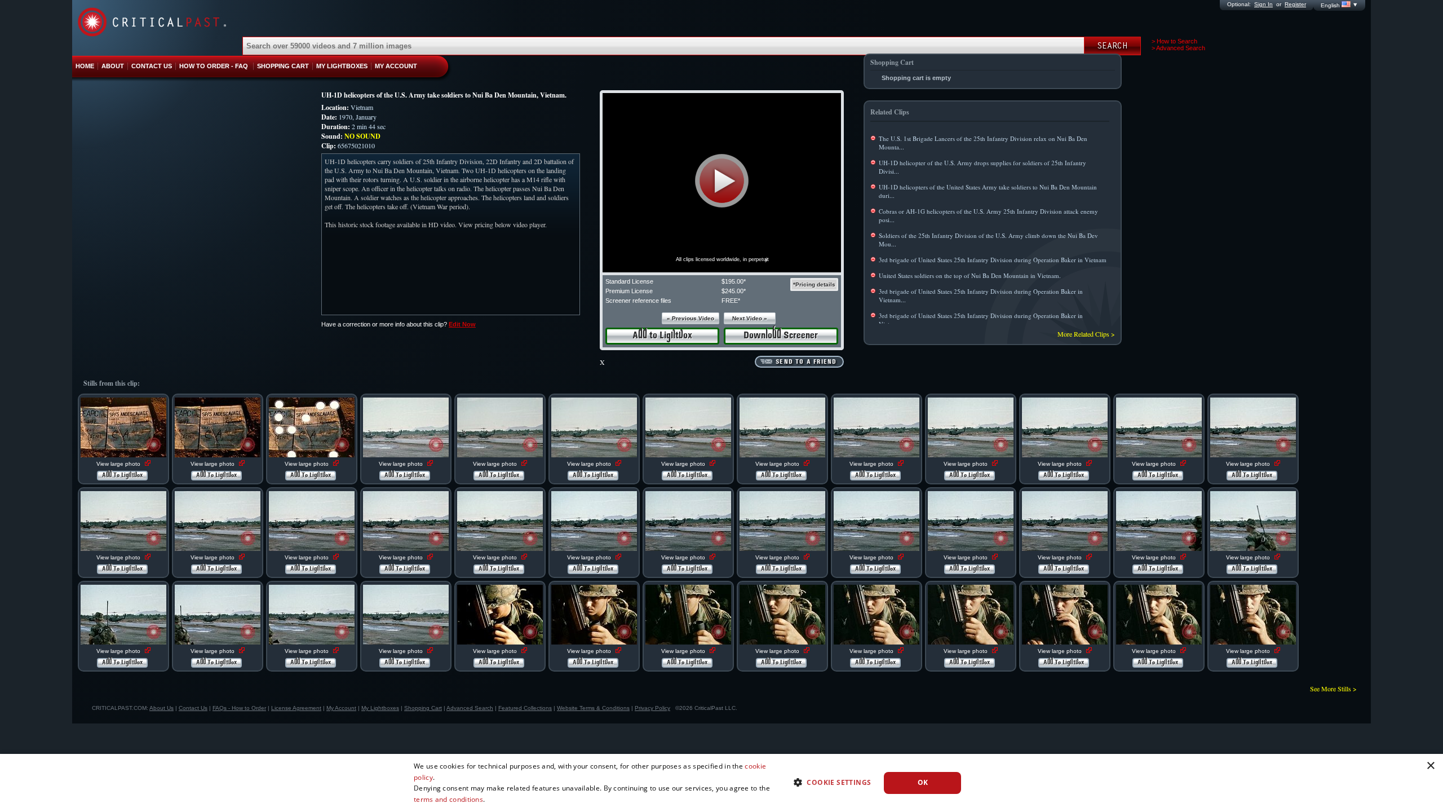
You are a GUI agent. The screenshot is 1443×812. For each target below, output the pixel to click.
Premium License (629, 291)
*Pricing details (814, 284)
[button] (722, 181)
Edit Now (462, 324)
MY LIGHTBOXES (342, 66)
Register (1295, 4)
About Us (161, 708)
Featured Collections (525, 708)
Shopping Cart (423, 708)
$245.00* (734, 291)
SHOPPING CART (283, 66)
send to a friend (806, 362)
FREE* (731, 300)
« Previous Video (690, 318)
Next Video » (749, 318)
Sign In (1263, 4)
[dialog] (721, 783)
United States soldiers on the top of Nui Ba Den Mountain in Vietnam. (970, 275)
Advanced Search (469, 708)
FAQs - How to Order (239, 708)
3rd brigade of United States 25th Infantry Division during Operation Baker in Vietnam (992, 259)
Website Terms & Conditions (593, 708)
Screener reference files (638, 300)
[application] (722, 182)
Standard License (629, 281)
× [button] (1430, 766)
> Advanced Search (1178, 48)
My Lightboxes (380, 708)
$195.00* (734, 281)
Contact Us (193, 708)
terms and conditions (448, 799)
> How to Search (1174, 41)
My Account (341, 708)
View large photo (119, 464)
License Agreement (296, 708)
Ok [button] (923, 782)
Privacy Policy (652, 708)
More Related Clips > (1086, 333)
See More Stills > (1333, 688)
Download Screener (780, 336)
